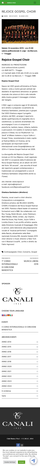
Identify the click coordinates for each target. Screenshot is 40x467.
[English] (3, 315)
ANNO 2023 (7, 381)
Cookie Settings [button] (9, 462)
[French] (5, 315)
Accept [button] (21, 462)
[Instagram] (22, 445)
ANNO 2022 (7, 376)
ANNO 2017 (6, 357)
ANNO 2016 (6, 352)
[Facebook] (18, 445)
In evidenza (6, 391)
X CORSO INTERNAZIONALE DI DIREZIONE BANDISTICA (19, 328)
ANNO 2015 (24, 16)
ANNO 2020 (7, 366)
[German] (8, 315)
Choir (19, 252)
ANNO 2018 (6, 361)
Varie (4, 396)
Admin (5, 16)
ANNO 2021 (6, 371)
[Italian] (11, 315)
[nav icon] (34, 2)
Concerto (26, 252)
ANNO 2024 (7, 386)
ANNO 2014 (6, 342)
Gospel (34, 252)
